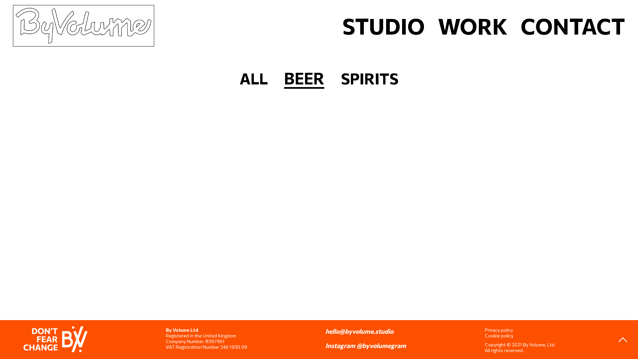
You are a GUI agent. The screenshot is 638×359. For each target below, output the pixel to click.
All (254, 78)
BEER (304, 78)
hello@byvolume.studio (359, 331)
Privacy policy (499, 330)
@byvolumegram (381, 345)
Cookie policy (499, 335)
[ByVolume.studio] (83, 15)
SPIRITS (369, 78)
